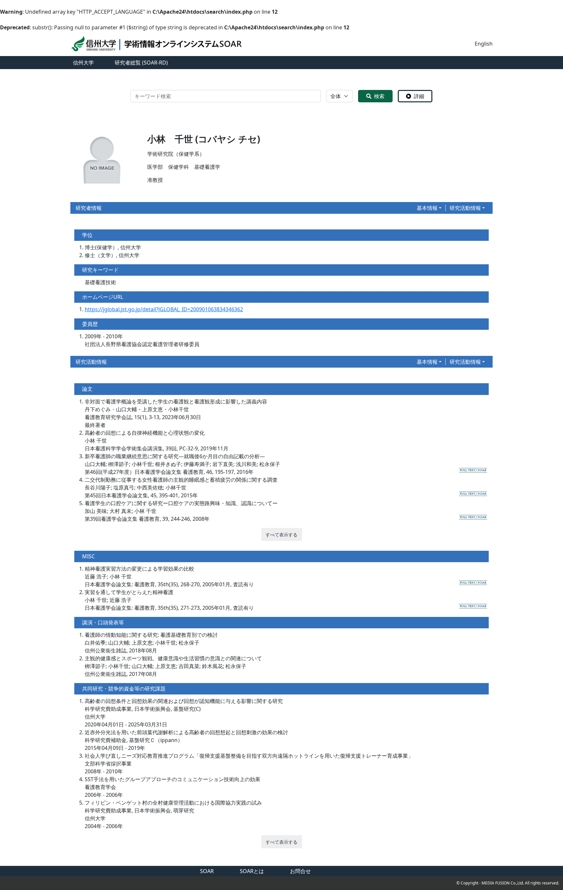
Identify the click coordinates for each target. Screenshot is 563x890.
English (484, 43)
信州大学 (83, 62)
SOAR (207, 871)
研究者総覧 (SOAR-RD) (141, 62)
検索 (379, 96)
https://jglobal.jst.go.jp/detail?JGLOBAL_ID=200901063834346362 (164, 309)
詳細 (419, 96)
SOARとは (252, 871)
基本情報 (427, 208)
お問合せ (300, 871)
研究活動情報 (465, 208)
